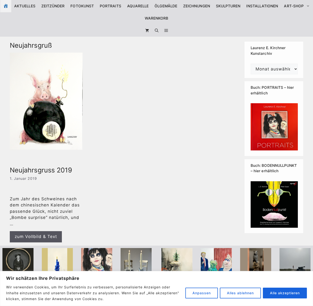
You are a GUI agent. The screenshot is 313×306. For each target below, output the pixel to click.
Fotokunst (82, 6)
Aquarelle (138, 6)
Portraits (110, 6)
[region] (156, 288)
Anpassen (201, 293)
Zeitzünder (53, 6)
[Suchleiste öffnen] (156, 30)
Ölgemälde (166, 6)
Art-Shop (294, 6)
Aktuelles (24, 6)
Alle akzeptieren (285, 293)
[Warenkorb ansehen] (147, 30)
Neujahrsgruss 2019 (41, 170)
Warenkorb (156, 18)
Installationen (262, 6)
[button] (166, 30)
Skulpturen (228, 6)
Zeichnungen (196, 6)
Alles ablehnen (240, 293)
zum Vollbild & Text (36, 236)
